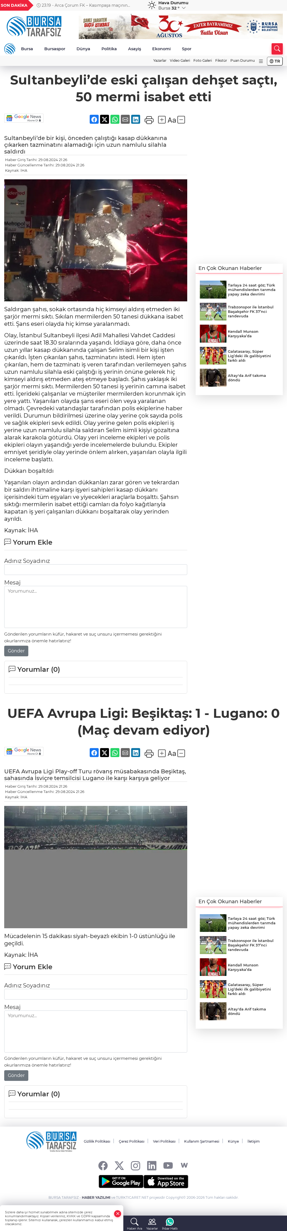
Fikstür (221, 60)
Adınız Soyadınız (27, 561)
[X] (119, 1165)
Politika (109, 48)
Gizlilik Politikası (97, 1141)
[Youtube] (168, 1165)
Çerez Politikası (131, 1141)
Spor (186, 48)
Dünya (83, 48)
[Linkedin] (152, 1165)
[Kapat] (117, 1214)
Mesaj (12, 582)
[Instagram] (135, 1165)
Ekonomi (161, 48)
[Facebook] (103, 1165)
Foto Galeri (202, 60)
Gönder (16, 651)
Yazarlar (159, 60)
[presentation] (136, 5)
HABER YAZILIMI (96, 1197)
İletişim (253, 1141)
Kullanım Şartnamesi (201, 1141)
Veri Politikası (164, 1141)
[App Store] (166, 1181)
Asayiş (134, 48)
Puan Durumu (242, 60)
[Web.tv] (184, 1165)
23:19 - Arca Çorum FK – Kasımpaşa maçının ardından (82, 5)
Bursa (27, 48)
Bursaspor (54, 48)
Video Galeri (180, 60)
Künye (233, 1141)
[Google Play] (121, 1181)
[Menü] (260, 61)
